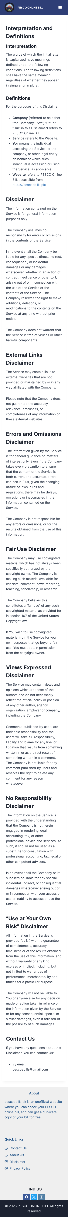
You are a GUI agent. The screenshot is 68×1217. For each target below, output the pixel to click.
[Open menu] (59, 7)
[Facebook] (26, 1197)
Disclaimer (17, 1162)
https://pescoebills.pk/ (29, 185)
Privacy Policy (20, 1168)
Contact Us (18, 1148)
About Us (17, 1155)
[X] (34, 1197)
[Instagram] (41, 1197)
